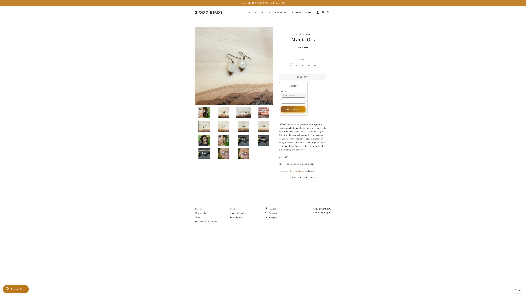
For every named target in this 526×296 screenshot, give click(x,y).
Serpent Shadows (298, 171)
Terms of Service (238, 213)
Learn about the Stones (206, 221)
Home (252, 12)
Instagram (273, 217)
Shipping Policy (202, 213)
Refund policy (236, 217)
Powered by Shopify (322, 212)
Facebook (272, 208)
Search (198, 208)
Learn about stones (288, 12)
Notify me (293, 109)
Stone (303, 59)
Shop (264, 12)
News (309, 12)
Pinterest (272, 213)
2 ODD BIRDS (209, 12)
